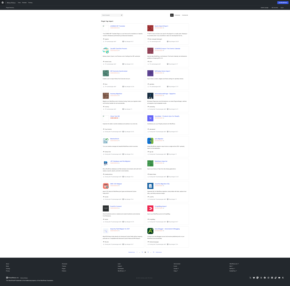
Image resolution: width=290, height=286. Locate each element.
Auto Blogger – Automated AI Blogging (167, 229)
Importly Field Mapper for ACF (120, 229)
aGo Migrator (159, 138)
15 (148, 252)
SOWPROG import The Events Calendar (167, 48)
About (7, 263)
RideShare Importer (161, 161)
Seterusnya (159, 252)
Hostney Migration (116, 93)
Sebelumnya (131, 252)
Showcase (64, 263)
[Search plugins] (121, 15)
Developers (121, 268)
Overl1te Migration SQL (162, 184)
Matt (231, 266)
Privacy (8, 271)
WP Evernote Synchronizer (118, 71)
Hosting (8, 268)
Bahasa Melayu (24, 278)
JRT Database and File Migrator (120, 161)
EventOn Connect (116, 206)
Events (175, 266)
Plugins (63, 268)
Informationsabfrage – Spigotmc (165, 93)
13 (142, 252)
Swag (176, 271)
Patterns (64, 271)
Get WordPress (283, 2)
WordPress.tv (122, 271)
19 (153, 252)
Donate (176, 268)
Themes (64, 266)
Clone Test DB (115, 116)
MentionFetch (114, 138)
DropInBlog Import (161, 206)
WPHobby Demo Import (162, 71)
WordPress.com (234, 263)
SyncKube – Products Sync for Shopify (167, 116)
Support (120, 266)
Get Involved (177, 263)
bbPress (232, 268)
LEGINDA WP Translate (117, 26)
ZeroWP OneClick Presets (118, 48)
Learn (119, 263)
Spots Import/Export (161, 26)
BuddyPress (233, 271)
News (7, 266)
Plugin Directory (10, 7)
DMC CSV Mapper (116, 184)
